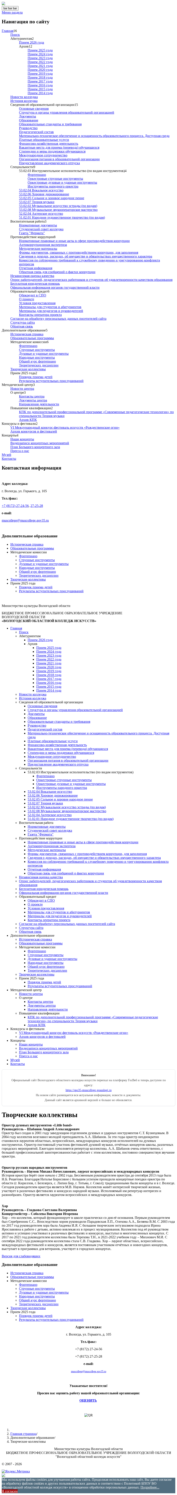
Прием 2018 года (40, 77)
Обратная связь (21, 326)
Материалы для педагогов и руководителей (51, 311)
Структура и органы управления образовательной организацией (66, 112)
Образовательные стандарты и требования (50, 124)
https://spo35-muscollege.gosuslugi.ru (89, 1090)
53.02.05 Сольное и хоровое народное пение (51, 198)
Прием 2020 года (40, 70)
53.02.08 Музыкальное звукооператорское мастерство (58, 210)
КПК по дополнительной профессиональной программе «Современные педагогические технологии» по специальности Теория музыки (93, 1019)
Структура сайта (22, 322)
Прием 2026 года (31, 42)
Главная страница (23, 1434)
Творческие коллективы (28, 369)
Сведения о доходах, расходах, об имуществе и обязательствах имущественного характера (85, 256)
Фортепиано (37, 175)
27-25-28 (36, 506)
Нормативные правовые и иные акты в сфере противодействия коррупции (74, 241)
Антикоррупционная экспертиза (43, 245)
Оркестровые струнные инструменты (55, 178)
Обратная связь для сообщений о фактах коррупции (57, 272)
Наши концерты (22, 439)
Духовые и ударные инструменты (44, 353)
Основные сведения (34, 108)
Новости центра (22, 388)
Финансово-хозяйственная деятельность (48, 143)
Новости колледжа (24, 97)
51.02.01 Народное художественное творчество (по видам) (62, 217)
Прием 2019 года (40, 73)
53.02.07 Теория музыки (36, 202)
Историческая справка (26, 334)
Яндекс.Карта (12, 528)
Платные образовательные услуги (44, 140)
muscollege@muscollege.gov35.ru (25, 520)
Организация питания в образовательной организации (59, 159)
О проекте (26, 299)
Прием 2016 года (40, 85)
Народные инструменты (37, 357)
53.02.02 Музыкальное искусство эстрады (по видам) (58, 206)
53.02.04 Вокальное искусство (41, 190)
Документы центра (33, 400)
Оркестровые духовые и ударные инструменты (62, 182)
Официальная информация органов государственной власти (55, 287)
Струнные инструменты (37, 350)
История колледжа (24, 101)
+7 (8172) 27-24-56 (15, 506)
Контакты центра (31, 396)
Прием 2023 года (40, 58)
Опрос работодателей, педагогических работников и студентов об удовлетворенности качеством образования (91, 280)
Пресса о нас (19, 451)
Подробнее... (150, 1487)
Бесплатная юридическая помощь (35, 283)
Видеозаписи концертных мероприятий (39, 443)
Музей (6, 455)
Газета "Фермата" (32, 233)
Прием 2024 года (40, 54)
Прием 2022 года (40, 62)
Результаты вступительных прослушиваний (51, 381)
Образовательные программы (32, 338)
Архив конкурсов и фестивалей (33, 431)
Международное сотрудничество (43, 155)
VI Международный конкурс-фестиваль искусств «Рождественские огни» (65, 427)
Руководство (28, 128)
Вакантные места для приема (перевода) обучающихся (59, 147)
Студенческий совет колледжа (41, 229)
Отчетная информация (35, 268)
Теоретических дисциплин (38, 365)
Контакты (9, 458)
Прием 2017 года (40, 81)
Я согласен (10, 1491)
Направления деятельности (39, 404)
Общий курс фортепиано (37, 361)
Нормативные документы (38, 225)
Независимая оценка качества (32, 276)
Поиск (15, 35)
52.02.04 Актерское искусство (41, 213)
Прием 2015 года (40, 89)
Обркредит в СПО (32, 295)
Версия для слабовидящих (21, 1256)
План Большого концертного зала (35, 447)
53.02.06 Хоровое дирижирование (44, 194)
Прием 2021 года (40, 66)
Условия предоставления (37, 303)
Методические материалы (38, 248)
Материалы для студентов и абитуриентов (50, 307)
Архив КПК (28, 420)
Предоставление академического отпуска (49, 163)
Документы (27, 116)
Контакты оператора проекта (40, 315)
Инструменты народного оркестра (53, 186)
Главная (7, 31)
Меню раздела (12, 12)
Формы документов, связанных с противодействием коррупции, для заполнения (78, 252)
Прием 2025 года (40, 50)
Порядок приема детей (35, 377)
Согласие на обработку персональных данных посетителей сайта (58, 318)
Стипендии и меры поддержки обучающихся (52, 151)
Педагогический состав (36, 132)
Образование (28, 120)
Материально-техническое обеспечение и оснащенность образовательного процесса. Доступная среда (94, 136)
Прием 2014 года (40, 93)
